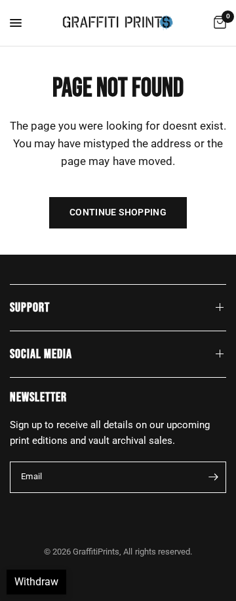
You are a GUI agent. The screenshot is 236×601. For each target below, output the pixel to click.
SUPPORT (30, 308)
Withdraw (36, 581)
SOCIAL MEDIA (41, 354)
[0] (217, 23)
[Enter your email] (213, 477)
